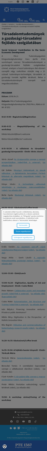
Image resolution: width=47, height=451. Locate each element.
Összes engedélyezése (23, 231)
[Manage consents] (5, 446)
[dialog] (23, 226)
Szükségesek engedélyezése (23, 237)
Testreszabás (23, 225)
